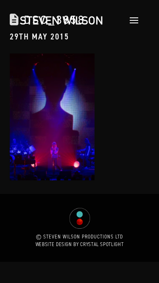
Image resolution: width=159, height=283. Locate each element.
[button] (131, 20)
